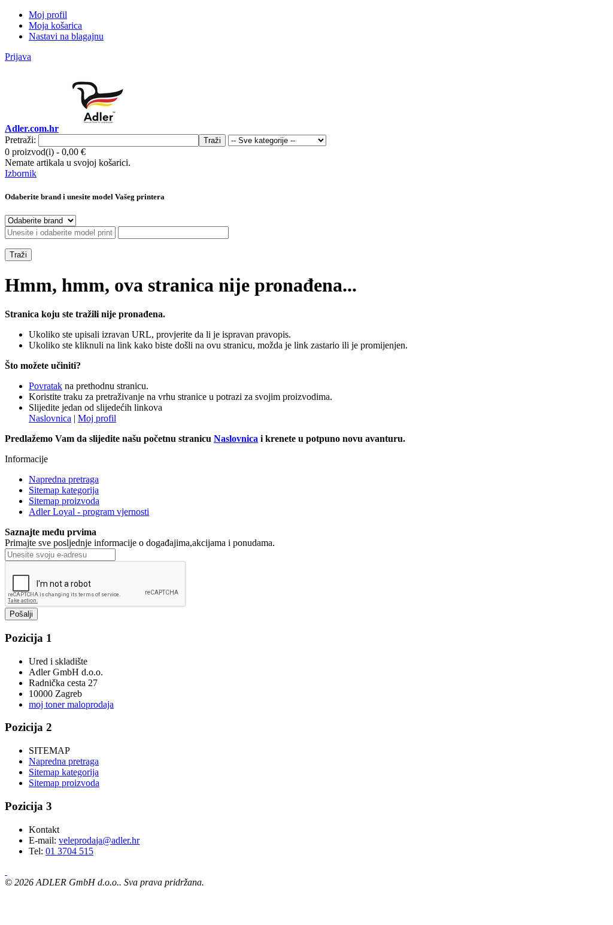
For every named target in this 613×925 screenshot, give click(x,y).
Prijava (18, 56)
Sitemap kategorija (64, 490)
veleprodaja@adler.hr (99, 840)
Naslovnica (50, 418)
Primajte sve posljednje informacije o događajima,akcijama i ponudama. (140, 543)
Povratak (45, 386)
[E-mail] (6, 871)
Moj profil (97, 418)
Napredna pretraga (64, 479)
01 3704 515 (69, 851)
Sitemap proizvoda (64, 501)
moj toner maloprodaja (71, 704)
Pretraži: (20, 140)
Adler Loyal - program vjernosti (89, 512)
